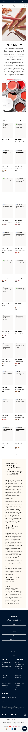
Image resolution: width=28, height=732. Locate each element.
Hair (14, 635)
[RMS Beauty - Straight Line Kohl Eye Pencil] (7, 322)
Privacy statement (15, 708)
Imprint (18, 722)
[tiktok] (16, 714)
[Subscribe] (24, 701)
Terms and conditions (6, 708)
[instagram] (2, 714)
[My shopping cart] (25, 5)
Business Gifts (5, 685)
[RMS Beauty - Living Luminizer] (20, 157)
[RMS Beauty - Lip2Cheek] (7, 406)
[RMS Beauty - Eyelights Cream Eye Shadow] (7, 211)
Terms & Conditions (7, 722)
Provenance (4, 675)
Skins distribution (5, 687)
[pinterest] (8, 714)
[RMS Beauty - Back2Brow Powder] (20, 406)
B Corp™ (4, 677)
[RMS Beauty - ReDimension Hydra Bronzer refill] (20, 378)
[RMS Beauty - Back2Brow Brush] (20, 322)
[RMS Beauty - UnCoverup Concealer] (7, 157)
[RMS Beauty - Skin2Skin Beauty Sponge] (7, 294)
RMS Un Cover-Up (14, 543)
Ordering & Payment (6, 666)
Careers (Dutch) (18, 668)
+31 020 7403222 (20, 683)
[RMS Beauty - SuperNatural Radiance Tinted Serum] (7, 350)
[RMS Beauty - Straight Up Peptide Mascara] (7, 130)
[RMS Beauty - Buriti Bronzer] (7, 185)
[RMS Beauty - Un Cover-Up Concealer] (20, 294)
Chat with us (19, 687)
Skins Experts (14, 597)
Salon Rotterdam (18, 675)
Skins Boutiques (18, 666)
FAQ (3, 664)
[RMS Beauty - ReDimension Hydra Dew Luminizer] (7, 378)
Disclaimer (14, 722)
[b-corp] (25, 714)
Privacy (22, 722)
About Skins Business (6, 683)
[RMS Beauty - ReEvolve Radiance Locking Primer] (20, 185)
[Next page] (18, 455)
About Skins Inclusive (19, 664)
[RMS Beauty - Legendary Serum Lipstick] (20, 350)
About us (17, 662)
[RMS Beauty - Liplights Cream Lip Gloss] (20, 211)
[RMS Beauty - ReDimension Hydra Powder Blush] (20, 239)
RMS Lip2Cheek (14, 553)
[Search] (5, 5)
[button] (2, 652)
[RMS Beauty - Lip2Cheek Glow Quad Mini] (7, 239)
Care (14, 628)
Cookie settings (14, 723)
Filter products (8, 120)
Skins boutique (19, 690)
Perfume (14, 624)
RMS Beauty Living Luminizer (11, 566)
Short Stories (17, 673)
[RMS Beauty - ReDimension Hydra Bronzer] (20, 434)
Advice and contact (6, 662)
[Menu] (2, 5)
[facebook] (5, 714)
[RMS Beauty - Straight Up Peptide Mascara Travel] (20, 130)
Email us (18, 685)
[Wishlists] (22, 5)
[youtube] (12, 714)
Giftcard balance (5, 671)
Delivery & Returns (6, 668)
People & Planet (18, 677)
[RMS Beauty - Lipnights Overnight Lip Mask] (7, 434)
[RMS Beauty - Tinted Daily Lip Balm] (20, 267)
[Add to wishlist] (10, 125)
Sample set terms (6, 673)
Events (16, 671)
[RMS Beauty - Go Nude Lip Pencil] (7, 267)
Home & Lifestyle (14, 639)
